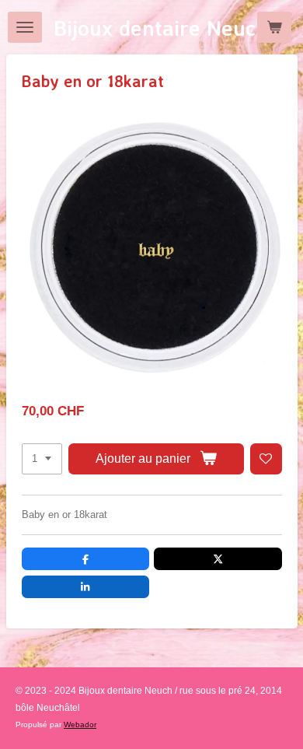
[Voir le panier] (274, 27)
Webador (80, 724)
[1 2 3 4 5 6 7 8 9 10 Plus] (42, 459)
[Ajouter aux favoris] (266, 459)
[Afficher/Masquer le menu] (25, 27)
